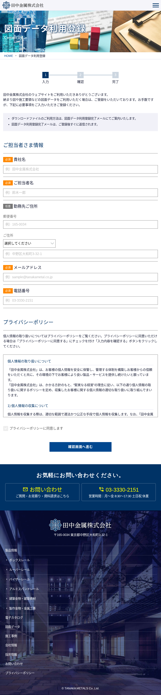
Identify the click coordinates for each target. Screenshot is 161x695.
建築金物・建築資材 (22, 598)
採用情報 (11, 654)
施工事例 (11, 636)
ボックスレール (19, 560)
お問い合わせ (14, 664)
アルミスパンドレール (24, 589)
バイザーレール (19, 579)
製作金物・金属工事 (22, 608)
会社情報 (11, 645)
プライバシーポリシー (20, 673)
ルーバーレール (19, 569)
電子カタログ (14, 617)
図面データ (12, 627)
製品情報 (11, 550)
